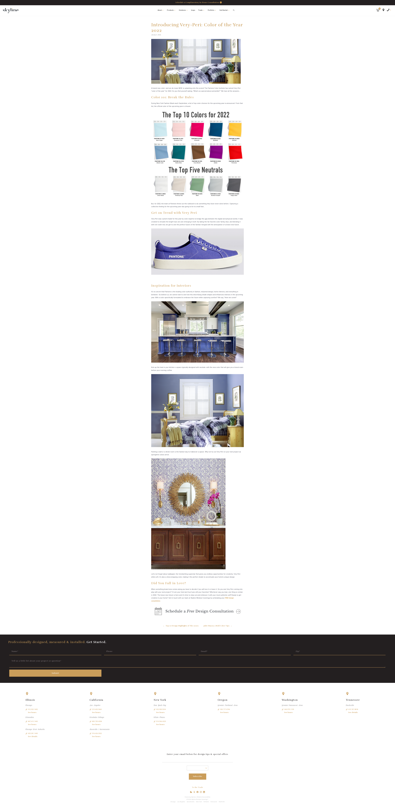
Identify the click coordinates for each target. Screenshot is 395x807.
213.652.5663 (97, 709)
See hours (32, 712)
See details (32, 736)
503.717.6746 (225, 709)
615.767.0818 (353, 709)
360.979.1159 (289, 709)
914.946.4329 (161, 721)
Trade (200, 10)
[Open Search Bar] (233, 10)
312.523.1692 (33, 709)
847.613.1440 (33, 721)
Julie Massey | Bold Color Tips (216, 626)
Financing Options (190, 797)
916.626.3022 (97, 733)
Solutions (182, 10)
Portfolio (211, 10)
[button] (378, 10)
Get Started (224, 10)
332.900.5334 (161, 709)
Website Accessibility (203, 797)
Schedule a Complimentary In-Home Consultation (197, 2)
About (160, 10)
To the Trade (197, 787)
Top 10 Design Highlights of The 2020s (182, 626)
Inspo (193, 10)
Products (170, 10)
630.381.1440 (33, 733)
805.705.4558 (97, 721)
